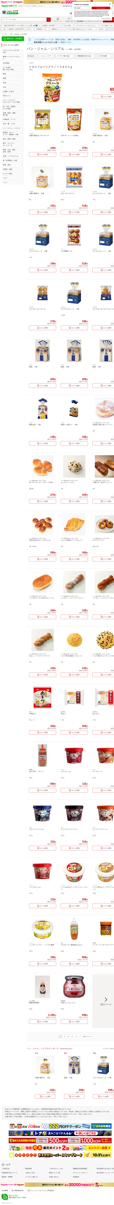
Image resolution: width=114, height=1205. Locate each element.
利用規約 (76, 1177)
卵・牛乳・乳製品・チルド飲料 (10, 107)
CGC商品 (6, 63)
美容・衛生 (7, 165)
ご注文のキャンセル (56, 1168)
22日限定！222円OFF (48, 25)
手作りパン (7, 96)
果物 (4, 78)
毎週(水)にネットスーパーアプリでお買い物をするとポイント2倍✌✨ (73, 29)
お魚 (4, 87)
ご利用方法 (5, 1168)
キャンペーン (58, 21)
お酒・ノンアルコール (10, 156)
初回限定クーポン (42, 29)
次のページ (87, 1036)
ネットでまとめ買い (66, 25)
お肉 (4, 82)
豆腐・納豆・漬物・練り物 (10, 114)
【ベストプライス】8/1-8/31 (11, 51)
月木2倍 (101, 29)
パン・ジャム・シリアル (11, 128)
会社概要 (5, 1190)
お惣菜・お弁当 (8, 91)
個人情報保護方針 (17, 1190)
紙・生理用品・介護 (10, 160)
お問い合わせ (53, 1177)
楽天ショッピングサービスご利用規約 (40, 1190)
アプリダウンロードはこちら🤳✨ (86, 25)
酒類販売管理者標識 (80, 1168)
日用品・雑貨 (7, 169)
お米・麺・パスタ (9, 124)
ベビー (5, 178)
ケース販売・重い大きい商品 (8, 68)
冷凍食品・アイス (9, 119)
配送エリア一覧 (54, 1173)
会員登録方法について (9, 1173)
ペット (5, 182)
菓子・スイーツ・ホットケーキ (9, 144)
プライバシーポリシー (81, 1173)
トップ (4, 34)
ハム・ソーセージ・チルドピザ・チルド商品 (11, 101)
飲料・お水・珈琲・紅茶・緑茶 (10, 151)
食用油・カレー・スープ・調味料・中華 (10, 133)
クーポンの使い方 (31, 1177)
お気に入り (69, 21)
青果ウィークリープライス (11, 58)
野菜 (4, 74)
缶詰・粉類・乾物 (9, 139)
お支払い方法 (30, 1173)
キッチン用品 (7, 173)
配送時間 (28, 1168)
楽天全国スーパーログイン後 (45, 42)
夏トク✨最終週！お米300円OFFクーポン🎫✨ (17, 29)
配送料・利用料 (7, 1177)
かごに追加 (44, 154)
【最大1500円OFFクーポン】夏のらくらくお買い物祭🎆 (20, 25)
